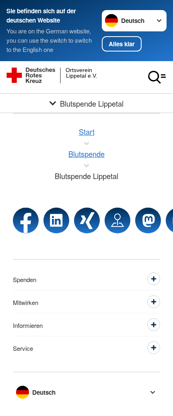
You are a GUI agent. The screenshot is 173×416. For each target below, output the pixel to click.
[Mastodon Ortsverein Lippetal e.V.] (148, 220)
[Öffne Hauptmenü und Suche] (157, 77)
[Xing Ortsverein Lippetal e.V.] (87, 220)
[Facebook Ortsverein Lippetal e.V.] (26, 220)
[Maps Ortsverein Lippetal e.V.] (117, 220)
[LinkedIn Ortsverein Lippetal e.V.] (56, 220)
